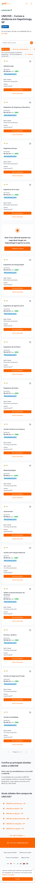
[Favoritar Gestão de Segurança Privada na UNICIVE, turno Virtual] (30, 671)
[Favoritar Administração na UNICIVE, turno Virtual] (30, 61)
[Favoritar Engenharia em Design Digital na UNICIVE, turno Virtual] (30, 260)
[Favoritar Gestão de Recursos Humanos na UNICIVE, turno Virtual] (30, 424)
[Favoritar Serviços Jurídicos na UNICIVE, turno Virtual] (30, 630)
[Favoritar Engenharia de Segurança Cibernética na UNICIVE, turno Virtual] (30, 102)
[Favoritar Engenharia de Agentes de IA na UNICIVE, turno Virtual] (30, 301)
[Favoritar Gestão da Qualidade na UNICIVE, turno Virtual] (30, 712)
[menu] (31, 3)
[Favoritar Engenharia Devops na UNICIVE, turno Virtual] (30, 143)
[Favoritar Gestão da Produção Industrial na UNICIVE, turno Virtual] (30, 548)
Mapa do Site (25, 857)
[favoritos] (26, 3)
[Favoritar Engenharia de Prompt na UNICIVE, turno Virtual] (30, 185)
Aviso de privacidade (10, 852)
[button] (17, 43)
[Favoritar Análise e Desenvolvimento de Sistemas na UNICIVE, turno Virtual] (30, 589)
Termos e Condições (12, 857)
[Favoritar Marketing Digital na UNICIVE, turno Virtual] (30, 465)
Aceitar (17, 879)
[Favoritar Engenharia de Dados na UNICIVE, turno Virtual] (30, 383)
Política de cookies (25, 852)
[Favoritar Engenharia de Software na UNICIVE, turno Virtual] (30, 342)
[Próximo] (26, 752)
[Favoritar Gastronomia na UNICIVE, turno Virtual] (30, 507)
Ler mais (4, 33)
